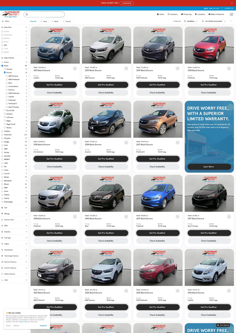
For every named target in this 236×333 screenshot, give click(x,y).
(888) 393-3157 (211, 8)
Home (161, 14)
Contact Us (229, 8)
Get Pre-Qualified (54, 85)
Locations (201, 14)
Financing (187, 14)
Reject (8, 325)
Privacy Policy (23, 322)
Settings (16, 325)
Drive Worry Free (116, 3)
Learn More (208, 167)
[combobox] (41, 14)
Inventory (174, 14)
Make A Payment (217, 14)
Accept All (43, 325)
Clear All (33, 21)
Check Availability (54, 92)
